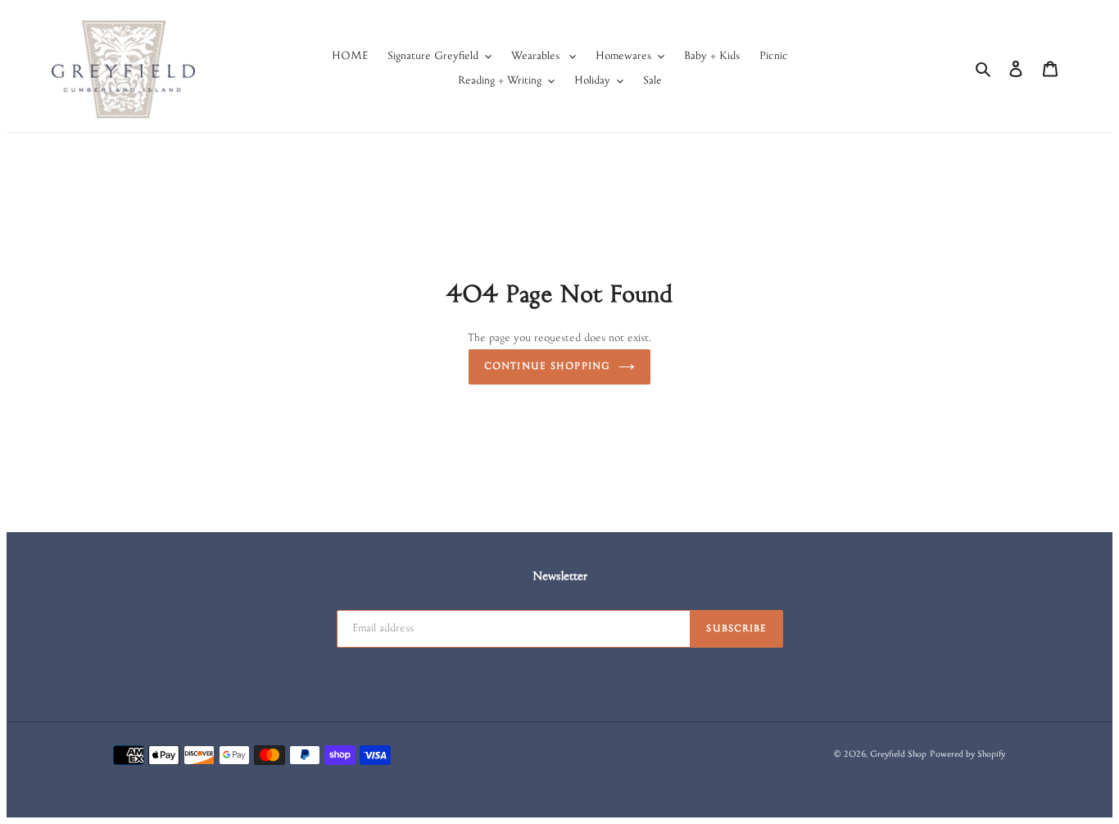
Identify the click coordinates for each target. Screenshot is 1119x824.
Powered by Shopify (968, 755)
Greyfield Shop (898, 755)
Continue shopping (547, 367)
